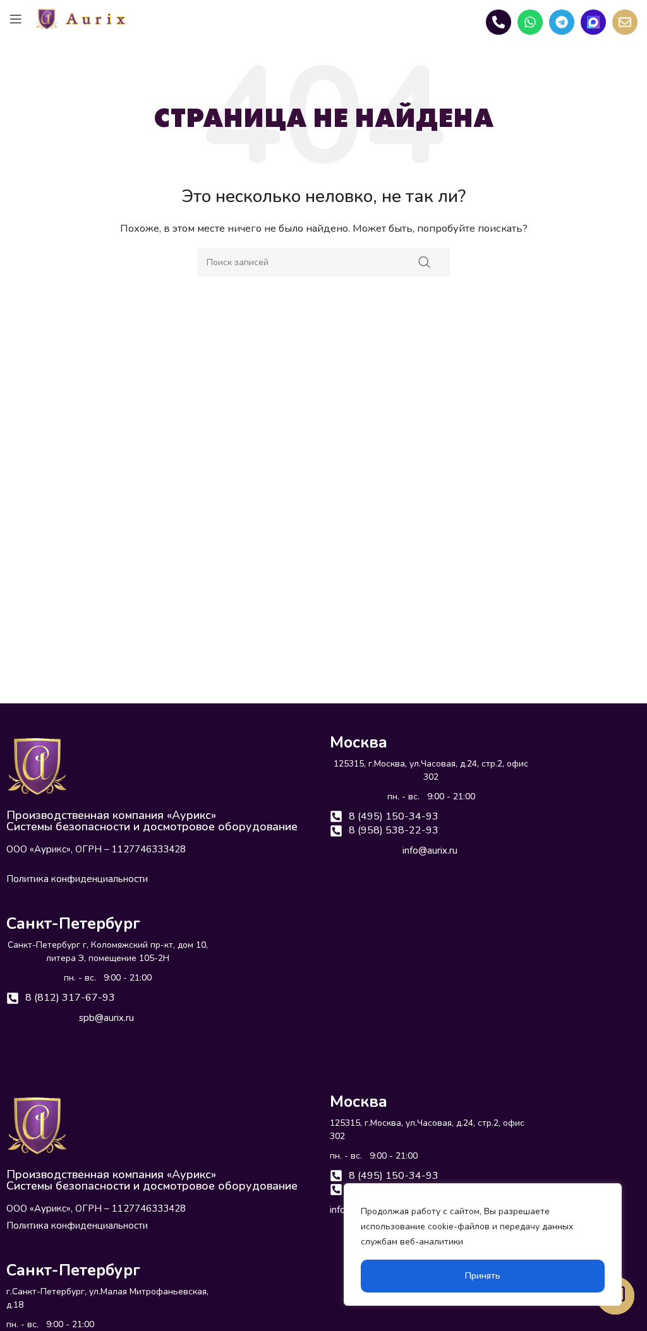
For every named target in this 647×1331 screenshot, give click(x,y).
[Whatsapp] (530, 22)
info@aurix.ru (429, 850)
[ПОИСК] (424, 262)
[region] (483, 1244)
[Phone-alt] (498, 22)
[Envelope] (625, 22)
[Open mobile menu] (15, 19)
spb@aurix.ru (106, 1018)
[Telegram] (561, 22)
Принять (482, 1276)
